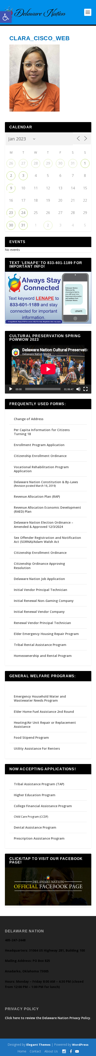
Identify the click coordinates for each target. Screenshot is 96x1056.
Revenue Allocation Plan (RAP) (37, 496)
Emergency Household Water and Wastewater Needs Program (40, 698)
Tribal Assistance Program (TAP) (39, 784)
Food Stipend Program (31, 737)
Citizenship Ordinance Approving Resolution (39, 565)
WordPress (80, 1045)
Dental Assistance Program (35, 827)
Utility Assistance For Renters (37, 748)
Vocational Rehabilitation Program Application (41, 469)
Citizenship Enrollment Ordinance (40, 456)
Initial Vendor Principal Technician (40, 590)
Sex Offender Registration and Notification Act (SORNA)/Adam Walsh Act (47, 539)
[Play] (10, 389)
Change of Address (28, 419)
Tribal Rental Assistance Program (40, 645)
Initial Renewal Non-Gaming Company (44, 601)
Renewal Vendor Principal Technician (42, 623)
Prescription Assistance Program (39, 838)
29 (48, 163)
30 (60, 163)
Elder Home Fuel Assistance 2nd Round (44, 711)
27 (23, 163)
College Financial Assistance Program (43, 806)
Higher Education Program (34, 795)
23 (11, 212)
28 (36, 163)
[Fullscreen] (85, 389)
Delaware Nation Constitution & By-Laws (46, 482)
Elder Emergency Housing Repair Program (46, 634)
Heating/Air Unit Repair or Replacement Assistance (45, 724)
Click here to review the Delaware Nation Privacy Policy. (48, 1018)
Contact (35, 1051)
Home (21, 1051)
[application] (48, 369)
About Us (51, 1051)
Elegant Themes (38, 1045)
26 (11, 163)
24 (23, 212)
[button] (6, 17)
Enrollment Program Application (39, 445)
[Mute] (78, 389)
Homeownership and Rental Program (43, 656)
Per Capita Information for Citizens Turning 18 (42, 432)
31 (73, 163)
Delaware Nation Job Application (39, 579)
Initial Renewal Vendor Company (39, 611)
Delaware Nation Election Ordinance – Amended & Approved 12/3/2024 (43, 524)
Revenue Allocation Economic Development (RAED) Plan (47, 509)
